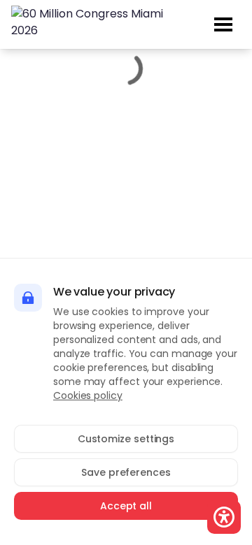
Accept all (126, 506)
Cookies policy (87, 395)
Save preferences (126, 472)
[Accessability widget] (224, 517)
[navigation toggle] (223, 24)
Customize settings (126, 439)
